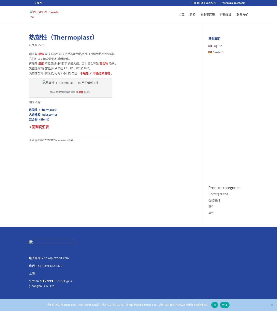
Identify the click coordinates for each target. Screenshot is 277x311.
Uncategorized (218, 194)
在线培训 (214, 200)
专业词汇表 (208, 14)
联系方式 (242, 14)
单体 (41, 54)
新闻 (192, 14)
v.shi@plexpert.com (55, 258)
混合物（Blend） (40, 119)
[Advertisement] (109, 172)
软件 (211, 213)
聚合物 (104, 63)
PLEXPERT (46, 281)
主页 (181, 14)
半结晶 (84, 73)
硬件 (211, 206)
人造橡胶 (34, 114)
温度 (41, 63)
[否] (272, 305)
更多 (225, 304)
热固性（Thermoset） (43, 110)
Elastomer (50, 114)
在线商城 (225, 14)
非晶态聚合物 (101, 73)
